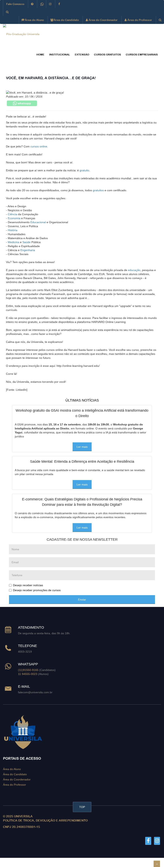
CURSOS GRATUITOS (107, 54)
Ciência (12, 214)
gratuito (84, 170)
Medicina (13, 242)
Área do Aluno (34, 20)
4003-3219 (25, 651)
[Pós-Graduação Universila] (21, 34)
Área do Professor (139, 20)
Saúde (26, 242)
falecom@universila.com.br (35, 692)
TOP (82, 807)
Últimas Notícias (82, 400)
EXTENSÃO (82, 54)
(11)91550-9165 (28, 670)
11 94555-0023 (27, 674)
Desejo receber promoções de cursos (37, 590)
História (12, 230)
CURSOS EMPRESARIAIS (142, 54)
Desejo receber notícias (28, 585)
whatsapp (24, 103)
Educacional (38, 222)
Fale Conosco (15, 4)
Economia (14, 218)
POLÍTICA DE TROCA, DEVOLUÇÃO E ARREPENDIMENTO (45, 820)
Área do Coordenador (103, 20)
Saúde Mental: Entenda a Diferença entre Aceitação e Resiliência (82, 462)
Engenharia (27, 250)
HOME (40, 54)
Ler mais (82, 446)
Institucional (59, 54)
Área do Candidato (66, 20)
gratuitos (98, 190)
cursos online (38, 146)
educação (134, 270)
